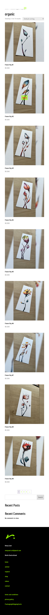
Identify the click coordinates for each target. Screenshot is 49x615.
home (6, 562)
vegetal (7, 571)
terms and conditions (11, 594)
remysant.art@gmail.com (13, 550)
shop (6, 576)
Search (40, 497)
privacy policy (9, 599)
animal (7, 567)
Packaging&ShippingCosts (13, 604)
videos (7, 581)
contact (7, 586)
